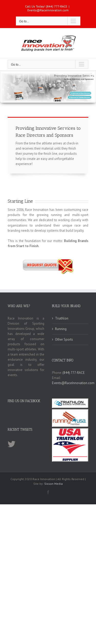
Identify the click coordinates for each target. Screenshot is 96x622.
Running (61, 329)
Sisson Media (53, 484)
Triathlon (61, 318)
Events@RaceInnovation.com (48, 10)
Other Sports (64, 339)
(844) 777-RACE (73, 372)
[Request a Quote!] (48, 260)
